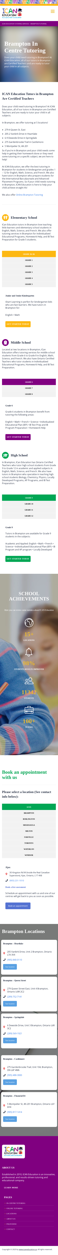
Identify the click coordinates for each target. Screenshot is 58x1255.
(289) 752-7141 (14, 996)
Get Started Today (18, 324)
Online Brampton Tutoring (29, 194)
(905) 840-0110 (14, 959)
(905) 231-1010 (17, 880)
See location (10, 967)
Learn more (11, 1188)
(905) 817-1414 (14, 1112)
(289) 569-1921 (14, 1033)
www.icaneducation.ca (28, 1249)
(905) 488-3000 (14, 1075)
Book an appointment (18, 906)
